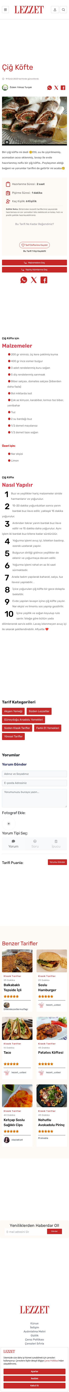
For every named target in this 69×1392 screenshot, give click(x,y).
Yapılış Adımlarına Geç (36, 269)
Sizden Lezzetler (39, 711)
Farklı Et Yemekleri (47, 728)
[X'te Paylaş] (56, 88)
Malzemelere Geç (36, 262)
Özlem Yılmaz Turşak (20, 87)
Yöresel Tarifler (13, 736)
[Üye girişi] (55, 9)
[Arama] (63, 9)
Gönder (54, 1231)
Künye (34, 1323)
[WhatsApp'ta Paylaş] (49, 88)
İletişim (34, 1327)
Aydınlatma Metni (35, 1331)
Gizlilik (35, 1335)
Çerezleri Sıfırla (34, 1343)
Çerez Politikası (34, 1339)
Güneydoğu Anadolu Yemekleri (23, 719)
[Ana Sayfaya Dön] (34, 1309)
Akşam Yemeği (13, 711)
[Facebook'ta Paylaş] (63, 88)
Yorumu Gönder (57, 862)
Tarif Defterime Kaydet (36, 245)
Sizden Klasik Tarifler (17, 728)
